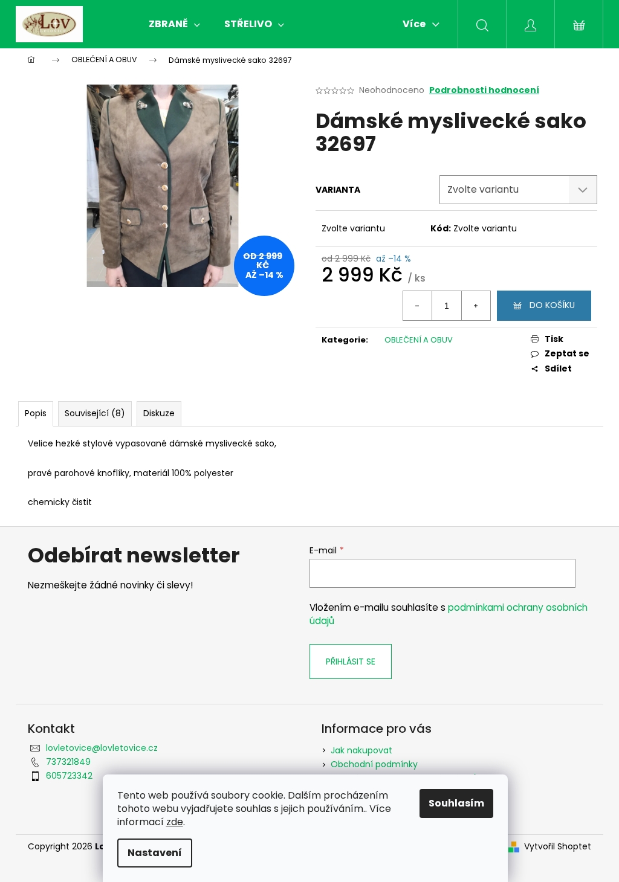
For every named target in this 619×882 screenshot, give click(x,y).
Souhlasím (456, 803)
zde (174, 822)
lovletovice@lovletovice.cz (102, 748)
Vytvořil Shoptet (557, 846)
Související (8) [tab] (95, 413)
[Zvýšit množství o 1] (475, 305)
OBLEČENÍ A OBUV (418, 340)
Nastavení (155, 853)
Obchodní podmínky (374, 764)
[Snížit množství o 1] (417, 305)
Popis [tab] (36, 413)
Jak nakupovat (361, 750)
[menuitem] (174, 24)
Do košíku (552, 305)
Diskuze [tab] (159, 413)
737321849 (68, 762)
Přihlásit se (350, 661)
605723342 (69, 776)
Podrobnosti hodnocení (484, 90)
